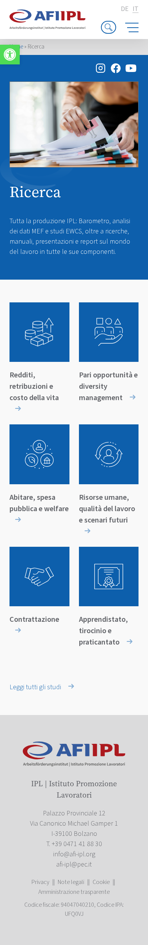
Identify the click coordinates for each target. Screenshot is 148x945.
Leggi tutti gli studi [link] (36, 687)
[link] (10, 54)
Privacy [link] (40, 882)
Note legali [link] (71, 882)
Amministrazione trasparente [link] (74, 892)
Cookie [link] (101, 882)
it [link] (135, 9)
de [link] (125, 9)
